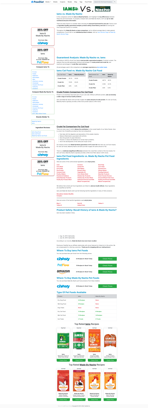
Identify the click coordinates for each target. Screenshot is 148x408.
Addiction (35, 75)
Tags (81, 2)
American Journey (37, 81)
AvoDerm (35, 88)
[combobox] (103, 1)
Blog (75, 2)
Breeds (55, 2)
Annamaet (35, 83)
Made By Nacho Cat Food (39, 135)
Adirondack (35, 77)
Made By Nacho (36, 121)
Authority (35, 86)
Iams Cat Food (36, 134)
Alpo (33, 79)
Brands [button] (48, 2)
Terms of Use (61, 406)
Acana (34, 74)
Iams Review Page (103, 32)
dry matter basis (102, 67)
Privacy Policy (68, 406)
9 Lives (34, 72)
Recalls (70, 2)
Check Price (63, 360)
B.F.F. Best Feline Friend (39, 113)
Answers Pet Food (37, 85)
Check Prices (107, 259)
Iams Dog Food (36, 132)
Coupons (62, 2)
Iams (33, 123)
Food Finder (88, 2)
